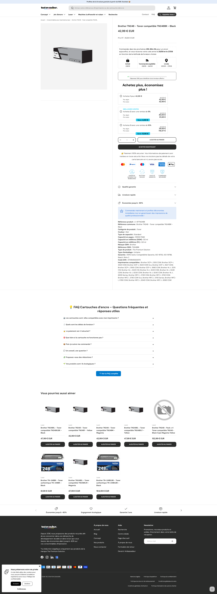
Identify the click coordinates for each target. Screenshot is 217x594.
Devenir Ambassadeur (127, 551)
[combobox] (112, 8)
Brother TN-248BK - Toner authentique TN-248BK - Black (52, 483)
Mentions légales (135, 576)
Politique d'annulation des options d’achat (163, 586)
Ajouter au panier (157, 140)
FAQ (153, 14)
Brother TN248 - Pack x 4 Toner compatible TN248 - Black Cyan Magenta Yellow (163, 430)
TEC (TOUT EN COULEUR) (53, 576)
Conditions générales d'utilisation (138, 586)
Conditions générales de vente (167, 581)
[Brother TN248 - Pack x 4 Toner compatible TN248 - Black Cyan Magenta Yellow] (164, 410)
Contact (145, 14)
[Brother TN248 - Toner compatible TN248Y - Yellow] (80, 410)
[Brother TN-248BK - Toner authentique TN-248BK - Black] (53, 462)
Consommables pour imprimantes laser (58, 20)
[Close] (40, 566)
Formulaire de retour (126, 547)
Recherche (113, 14)
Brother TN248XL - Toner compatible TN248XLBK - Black (51, 430)
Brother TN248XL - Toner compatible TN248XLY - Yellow (134, 430)
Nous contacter (100, 547)
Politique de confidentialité (168, 576)
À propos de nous (125, 542)
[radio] (143, 99)
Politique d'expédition (150, 576)
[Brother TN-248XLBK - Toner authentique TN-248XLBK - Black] (108, 462)
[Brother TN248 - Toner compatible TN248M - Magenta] (108, 410)
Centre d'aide (123, 534)
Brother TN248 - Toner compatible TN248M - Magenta (105, 430)
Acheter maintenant (147, 147)
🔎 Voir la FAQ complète (108, 374)
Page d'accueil (123, 538)
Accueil (43, 20)
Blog (95, 534)
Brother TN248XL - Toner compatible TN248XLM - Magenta (78, 483)
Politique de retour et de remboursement (143, 581)
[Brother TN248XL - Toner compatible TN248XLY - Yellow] (136, 410)
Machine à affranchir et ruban (90, 14)
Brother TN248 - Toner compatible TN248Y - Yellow (80, 429)
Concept (44, 14)
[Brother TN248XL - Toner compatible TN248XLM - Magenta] (80, 462)
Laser (70, 14)
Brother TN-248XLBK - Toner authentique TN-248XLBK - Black (108, 483)
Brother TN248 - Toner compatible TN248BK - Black (85, 20)
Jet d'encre (58, 14)
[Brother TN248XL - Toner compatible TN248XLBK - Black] (53, 410)
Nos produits (99, 542)
